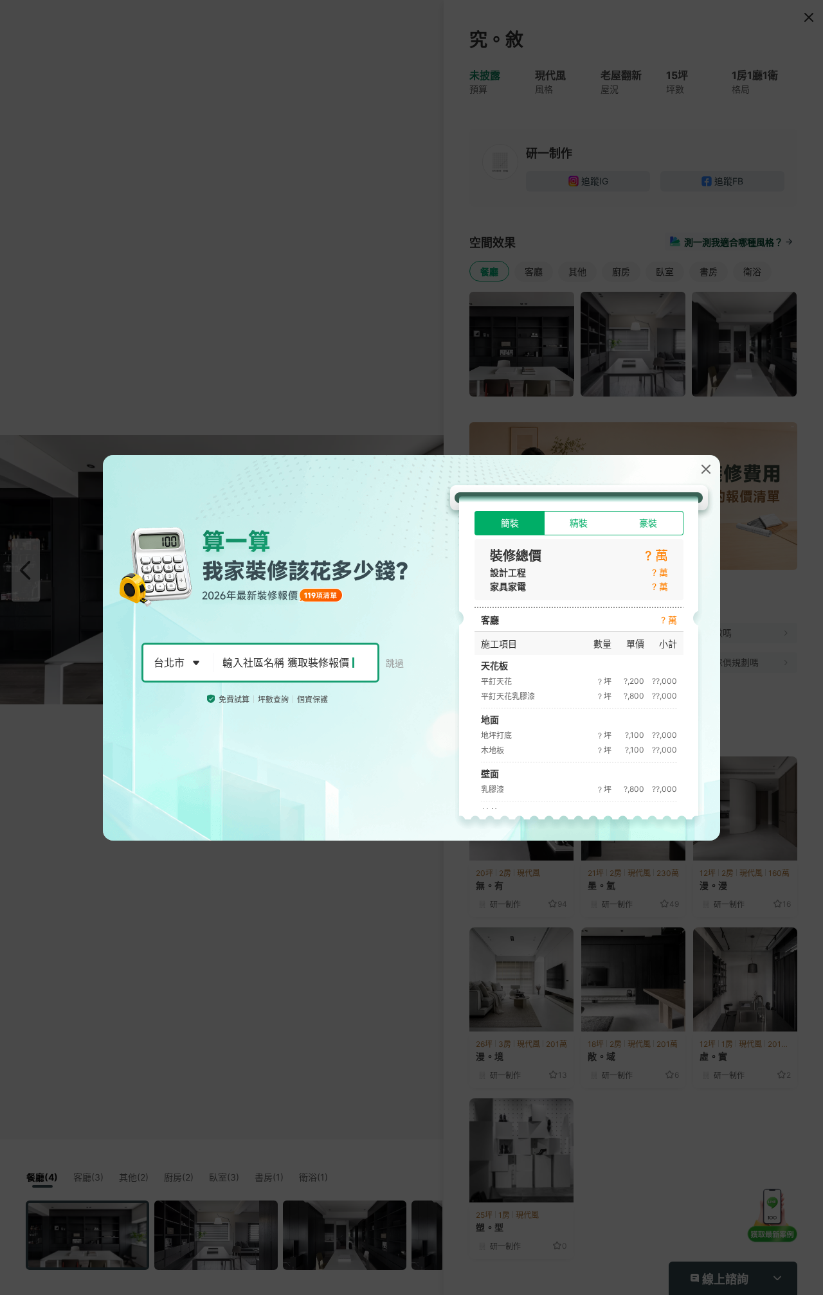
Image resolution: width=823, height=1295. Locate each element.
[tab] (510, 523)
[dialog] (411, 648)
